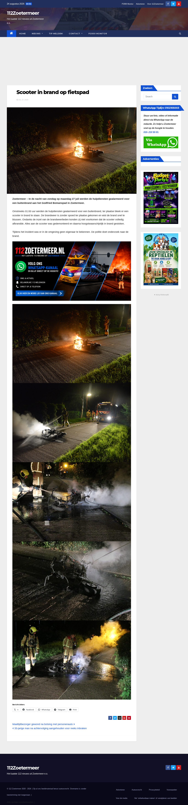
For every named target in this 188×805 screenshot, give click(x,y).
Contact (75, 33)
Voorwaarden (172, 790)
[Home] (11, 33)
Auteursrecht (137, 790)
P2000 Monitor (127, 4)
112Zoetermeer (23, 13)
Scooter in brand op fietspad (53, 92)
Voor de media (121, 798)
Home (22, 33)
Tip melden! (56, 33)
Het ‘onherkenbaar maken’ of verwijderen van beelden (155, 798)
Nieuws (36, 33)
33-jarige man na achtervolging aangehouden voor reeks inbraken (50, 728)
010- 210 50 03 (151, 132)
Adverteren (140, 4)
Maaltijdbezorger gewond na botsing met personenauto (42, 724)
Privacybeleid (154, 790)
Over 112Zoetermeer (155, 4)
